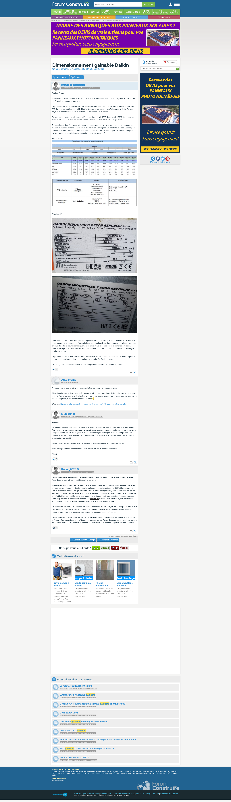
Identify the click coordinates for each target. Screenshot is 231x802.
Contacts (77, 794)
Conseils (95, 12)
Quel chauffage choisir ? (125, 584)
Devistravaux (146, 12)
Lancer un (84, 540)
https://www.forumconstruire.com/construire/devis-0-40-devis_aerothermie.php (93, 404)
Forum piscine (164, 17)
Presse (138, 794)
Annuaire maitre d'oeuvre (99, 17)
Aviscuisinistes (175, 12)
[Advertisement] (115, 641)
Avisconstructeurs (160, 12)
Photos (82, 12)
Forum (55, 12)
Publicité (156, 794)
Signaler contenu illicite (90, 794)
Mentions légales (106, 794)
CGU (133, 794)
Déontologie (147, 794)
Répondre (78, 77)
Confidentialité (165, 794)
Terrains (118, 12)
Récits (70, 12)
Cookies (175, 794)
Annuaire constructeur (67, 17)
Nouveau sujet (61, 77)
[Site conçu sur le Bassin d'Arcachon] (59, 794)
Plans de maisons (132, 12)
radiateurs (94, 499)
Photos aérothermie (102, 584)
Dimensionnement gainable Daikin (90, 65)
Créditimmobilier (106, 12)
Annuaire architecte (131, 17)
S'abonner (171, 62)
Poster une (109, 540)
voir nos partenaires (58, 780)
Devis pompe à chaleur (61, 584)
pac (60, 109)
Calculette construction (122, 794)
